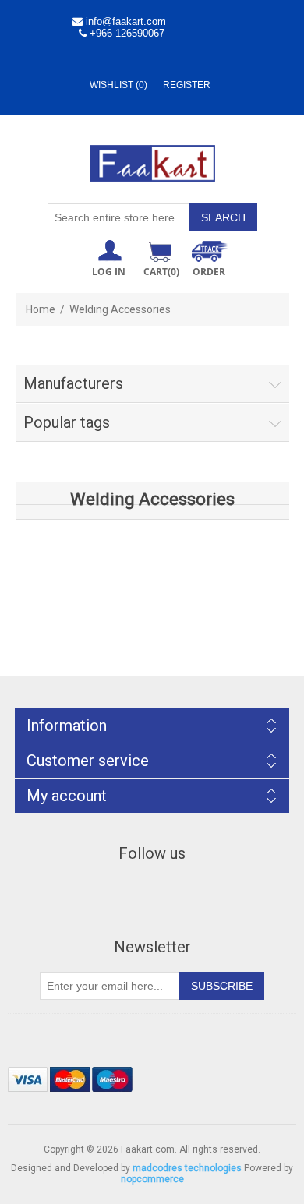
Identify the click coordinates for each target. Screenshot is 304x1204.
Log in (108, 271)
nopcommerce (152, 1179)
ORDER (209, 271)
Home (40, 309)
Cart (161, 271)
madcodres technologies (187, 1168)
